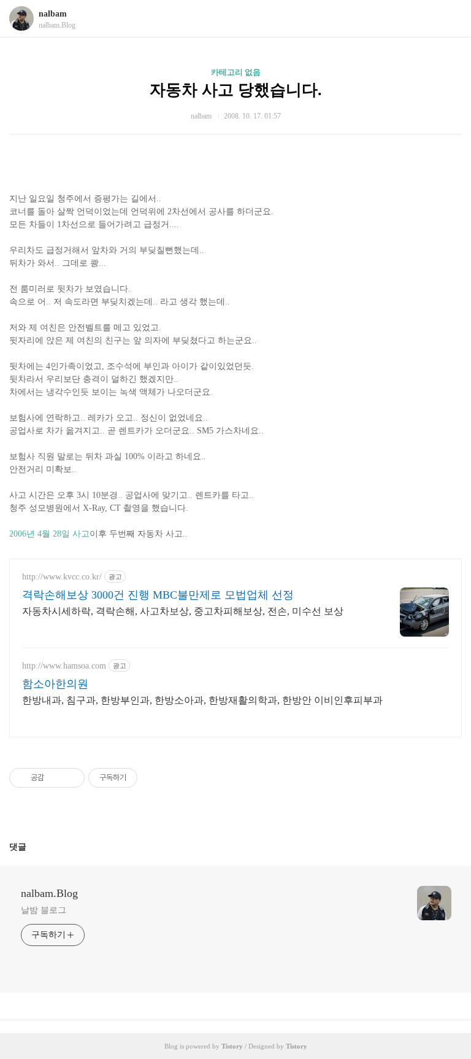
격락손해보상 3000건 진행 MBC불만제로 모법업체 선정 (158, 595)
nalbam (53, 13)
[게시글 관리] (70, 778)
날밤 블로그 (43, 910)
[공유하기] (55, 778)
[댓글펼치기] (31, 846)
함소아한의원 (55, 684)
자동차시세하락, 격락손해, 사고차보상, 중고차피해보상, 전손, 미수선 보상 (182, 611)
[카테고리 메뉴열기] (449, 18)
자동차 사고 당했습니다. (236, 90)
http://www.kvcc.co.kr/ (62, 576)
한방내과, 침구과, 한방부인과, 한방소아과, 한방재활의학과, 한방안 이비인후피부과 (202, 700)
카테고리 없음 (236, 72)
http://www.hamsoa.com (64, 665)
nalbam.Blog (49, 893)
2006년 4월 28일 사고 (49, 533)
